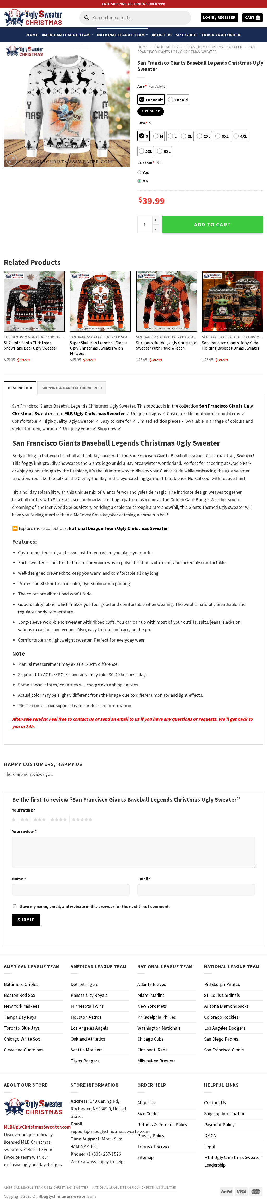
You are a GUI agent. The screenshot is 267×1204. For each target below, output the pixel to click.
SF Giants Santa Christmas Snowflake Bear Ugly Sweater (30, 345)
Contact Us (215, 1103)
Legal (209, 1146)
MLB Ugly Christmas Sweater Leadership (232, 1161)
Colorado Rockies (221, 1017)
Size (142, 122)
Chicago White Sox (22, 1039)
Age (142, 86)
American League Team (66, 34)
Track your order (220, 34)
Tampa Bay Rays (20, 1017)
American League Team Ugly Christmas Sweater (46, 1187)
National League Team (120, 34)
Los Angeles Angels (89, 1028)
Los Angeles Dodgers (224, 1028)
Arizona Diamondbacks (226, 1006)
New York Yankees (21, 1006)
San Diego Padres (221, 1039)
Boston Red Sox (19, 995)
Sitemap (145, 1157)
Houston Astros (86, 1017)
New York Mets (152, 1006)
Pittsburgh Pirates (222, 984)
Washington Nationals (158, 1028)
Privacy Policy (150, 1135)
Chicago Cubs (150, 1039)
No (145, 180)
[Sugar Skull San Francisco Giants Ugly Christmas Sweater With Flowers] (100, 301)
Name (19, 878)
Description (20, 387)
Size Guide (186, 34)
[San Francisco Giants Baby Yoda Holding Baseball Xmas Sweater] (233, 301)
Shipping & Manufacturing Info (71, 387)
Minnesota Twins (87, 1006)
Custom (145, 162)
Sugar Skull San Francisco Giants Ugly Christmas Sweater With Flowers (98, 348)
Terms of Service (153, 1146)
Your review (24, 831)
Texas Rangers (85, 1061)
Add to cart (212, 224)
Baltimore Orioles (21, 984)
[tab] (20, 387)
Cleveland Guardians (23, 1050)
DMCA (210, 1135)
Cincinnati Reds (152, 1050)
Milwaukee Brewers (156, 1061)
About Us (162, 34)
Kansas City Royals (89, 995)
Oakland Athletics (88, 1039)
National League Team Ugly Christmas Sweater (198, 47)
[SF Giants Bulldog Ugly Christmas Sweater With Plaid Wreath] (167, 301)
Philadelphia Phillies (156, 1017)
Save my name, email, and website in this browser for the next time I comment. (95, 906)
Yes (146, 172)
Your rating (23, 810)
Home (32, 34)
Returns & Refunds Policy (162, 1124)
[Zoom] (11, 160)
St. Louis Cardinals (222, 995)
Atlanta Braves (151, 984)
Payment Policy (219, 1124)
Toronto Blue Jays (22, 1028)
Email (144, 878)
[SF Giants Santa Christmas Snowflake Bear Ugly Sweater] (34, 301)
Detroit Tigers (84, 984)
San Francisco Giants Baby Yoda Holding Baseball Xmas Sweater (230, 345)
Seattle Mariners (87, 1050)
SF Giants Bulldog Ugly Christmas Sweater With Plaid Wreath (166, 345)
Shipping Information (224, 1114)
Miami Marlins (151, 995)
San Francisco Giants (224, 1050)
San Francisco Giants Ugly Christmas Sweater (196, 49)
